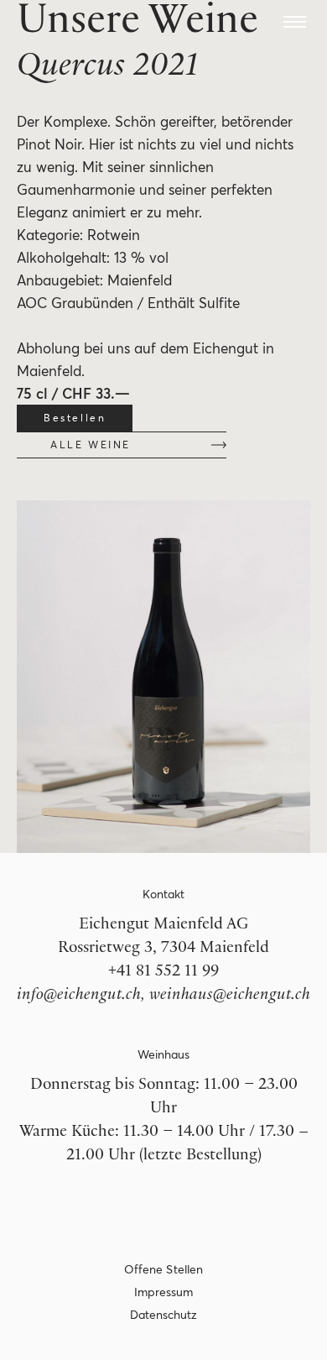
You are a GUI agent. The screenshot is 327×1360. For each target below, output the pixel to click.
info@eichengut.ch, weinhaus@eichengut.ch (163, 996)
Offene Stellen (163, 1269)
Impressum (164, 1292)
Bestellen (75, 417)
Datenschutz (164, 1314)
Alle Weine (90, 444)
